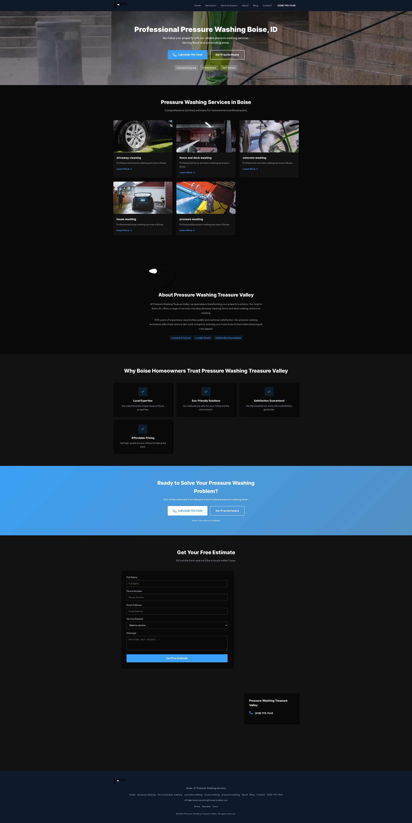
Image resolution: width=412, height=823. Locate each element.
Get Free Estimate (227, 54)
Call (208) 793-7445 (190, 54)
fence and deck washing (170, 794)
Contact (267, 5)
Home (197, 5)
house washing (212, 794)
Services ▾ (210, 5)
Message (131, 633)
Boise (197, 806)
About (245, 5)
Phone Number (134, 591)
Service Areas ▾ (229, 5)
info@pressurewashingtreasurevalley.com (206, 800)
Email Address (134, 605)
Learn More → (124, 168)
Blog (255, 5)
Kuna (215, 806)
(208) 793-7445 (286, 5)
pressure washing (231, 794)
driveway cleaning (146, 794)
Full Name (131, 577)
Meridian (206, 806)
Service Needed (134, 618)
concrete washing (193, 794)
